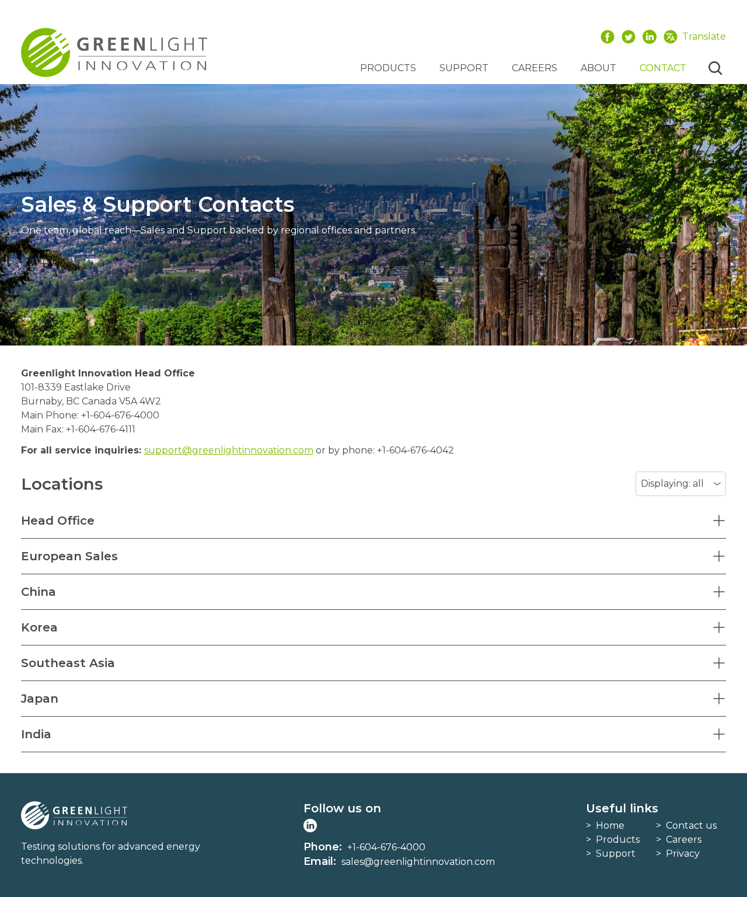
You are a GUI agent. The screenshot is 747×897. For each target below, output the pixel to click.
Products (388, 68)
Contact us (691, 825)
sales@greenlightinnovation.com (418, 861)
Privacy (683, 853)
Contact (663, 68)
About (598, 68)
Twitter (628, 36)
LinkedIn (649, 36)
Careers (534, 68)
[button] (373, 520)
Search (715, 68)
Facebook (607, 36)
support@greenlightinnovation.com (228, 450)
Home (610, 825)
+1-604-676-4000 (386, 847)
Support (463, 68)
